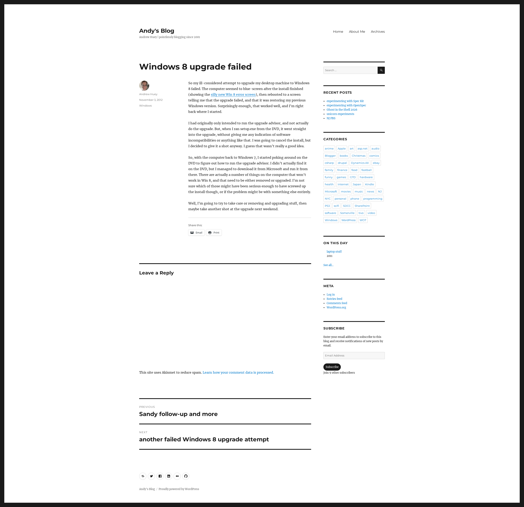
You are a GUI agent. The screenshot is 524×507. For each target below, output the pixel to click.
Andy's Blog (156, 30)
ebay (376, 162)
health (329, 184)
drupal (342, 162)
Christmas (358, 155)
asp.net (362, 148)
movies (346, 191)
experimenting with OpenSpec (346, 105)
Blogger (330, 155)
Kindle (369, 184)
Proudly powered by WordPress (179, 489)
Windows (145, 105)
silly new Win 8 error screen (233, 94)
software (330, 213)
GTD (353, 177)
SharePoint (362, 205)
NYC (328, 198)
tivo (361, 213)
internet (343, 184)
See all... (328, 265)
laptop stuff (334, 251)
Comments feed (337, 303)
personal (340, 198)
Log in (331, 294)
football (366, 170)
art (351, 148)
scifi (336, 205)
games (341, 177)
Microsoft (331, 191)
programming (372, 198)
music (359, 191)
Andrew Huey (148, 94)
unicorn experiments (340, 114)
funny (329, 177)
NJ (380, 191)
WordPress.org (336, 307)
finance (342, 170)
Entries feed (334, 299)
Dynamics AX (360, 162)
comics (374, 155)
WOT (363, 220)
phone (354, 198)
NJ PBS (331, 118)
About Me (357, 32)
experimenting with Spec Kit (345, 101)
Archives (378, 32)
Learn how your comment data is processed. (238, 372)
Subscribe (332, 367)
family (329, 170)
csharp (329, 162)
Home (338, 32)
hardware (366, 177)
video (371, 213)
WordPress (348, 220)
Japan (357, 184)
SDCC (347, 205)
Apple (342, 148)
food (354, 170)
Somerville (347, 213)
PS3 (327, 205)
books (344, 155)
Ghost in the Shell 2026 (342, 109)
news (370, 191)
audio (375, 148)
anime (329, 148)
